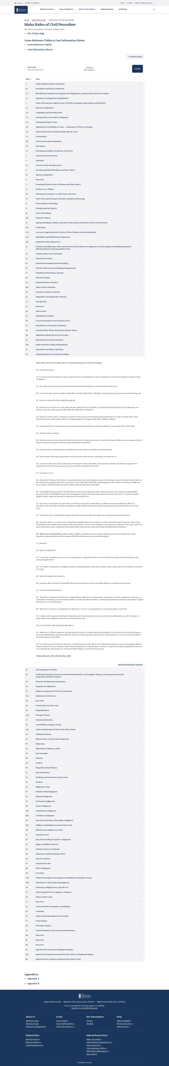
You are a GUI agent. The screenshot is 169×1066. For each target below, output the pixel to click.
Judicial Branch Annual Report (98, 1042)
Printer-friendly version (130, 665)
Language (19, 3)
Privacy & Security (124, 1024)
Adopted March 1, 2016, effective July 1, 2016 (53, 656)
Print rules (136, 57)
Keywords (32, 67)
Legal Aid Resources (34, 1045)
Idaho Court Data (93, 1039)
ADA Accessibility (124, 1021)
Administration (107, 9)
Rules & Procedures (87, 9)
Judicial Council (32, 1039)
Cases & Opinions (66, 9)
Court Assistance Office (95, 1048)
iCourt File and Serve (64, 1027)
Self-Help (123, 9)
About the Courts (46, 9)
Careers (129, 3)
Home (122, 3)
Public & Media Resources (143, 3)
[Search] (154, 9)
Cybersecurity (122, 1027)
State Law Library (32, 1042)
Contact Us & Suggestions (36, 1027)
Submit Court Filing (31, 3)
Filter (137, 69)
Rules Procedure (39, 20)
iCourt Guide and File (64, 1024)
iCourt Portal (61, 1021)
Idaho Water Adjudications (96, 1051)
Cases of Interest (93, 1045)
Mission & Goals (32, 1024)
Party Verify (91, 1054)
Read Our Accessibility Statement (84, 1008)
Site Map (89, 1024)
